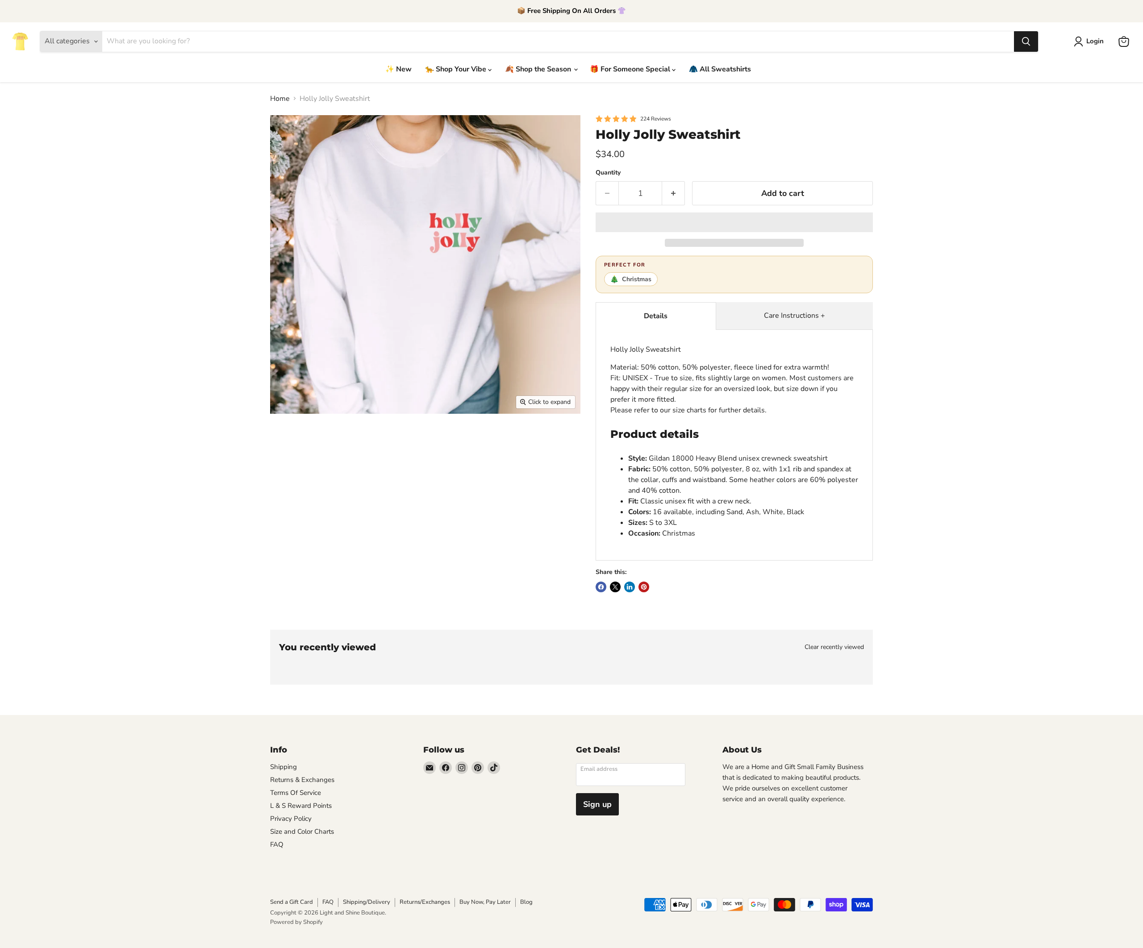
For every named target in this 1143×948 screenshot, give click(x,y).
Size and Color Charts (302, 831)
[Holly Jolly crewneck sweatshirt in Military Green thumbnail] (362, 477)
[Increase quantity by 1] (673, 193)
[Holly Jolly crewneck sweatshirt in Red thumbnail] (324, 477)
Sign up (597, 804)
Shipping (283, 766)
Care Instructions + (794, 315)
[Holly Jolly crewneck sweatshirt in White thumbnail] (479, 439)
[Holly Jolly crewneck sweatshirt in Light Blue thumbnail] (438, 477)
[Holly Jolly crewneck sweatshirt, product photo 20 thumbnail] (400, 515)
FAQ (277, 844)
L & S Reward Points (301, 805)
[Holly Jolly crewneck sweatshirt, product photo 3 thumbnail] (365, 439)
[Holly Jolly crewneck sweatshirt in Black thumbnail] (517, 439)
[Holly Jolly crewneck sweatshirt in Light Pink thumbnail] (552, 477)
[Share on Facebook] (601, 587)
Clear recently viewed (834, 647)
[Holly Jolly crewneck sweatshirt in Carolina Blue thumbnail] (476, 477)
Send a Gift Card (291, 902)
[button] (734, 222)
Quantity (608, 172)
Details (655, 316)
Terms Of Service (295, 792)
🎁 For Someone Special (631, 69)
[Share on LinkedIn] (629, 587)
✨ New (398, 69)
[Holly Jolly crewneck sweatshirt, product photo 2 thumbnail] (326, 439)
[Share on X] (615, 587)
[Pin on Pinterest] (643, 587)
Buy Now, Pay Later (485, 902)
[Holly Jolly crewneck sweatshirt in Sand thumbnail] (403, 439)
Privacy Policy (291, 818)
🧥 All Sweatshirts (720, 69)
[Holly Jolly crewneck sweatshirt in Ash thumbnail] (441, 439)
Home (280, 99)
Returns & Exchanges (302, 779)
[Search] (1026, 41)
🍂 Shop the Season (539, 69)
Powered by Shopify (296, 922)
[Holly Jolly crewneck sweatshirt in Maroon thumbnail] (555, 439)
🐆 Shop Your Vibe (456, 69)
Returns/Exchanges (425, 902)
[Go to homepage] (20, 41)
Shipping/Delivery (366, 902)
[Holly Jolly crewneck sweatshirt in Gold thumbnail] (362, 515)
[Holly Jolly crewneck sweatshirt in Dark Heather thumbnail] (400, 477)
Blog (526, 902)
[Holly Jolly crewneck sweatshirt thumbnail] (287, 439)
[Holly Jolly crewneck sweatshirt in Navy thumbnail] (287, 477)
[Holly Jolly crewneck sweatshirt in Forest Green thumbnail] (287, 515)
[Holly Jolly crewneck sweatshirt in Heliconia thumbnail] (514, 477)
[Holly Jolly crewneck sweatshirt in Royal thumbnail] (324, 515)
